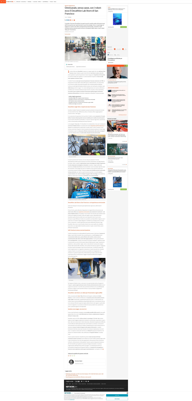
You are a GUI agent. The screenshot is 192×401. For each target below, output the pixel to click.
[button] (3, 1)
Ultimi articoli (18, 1)
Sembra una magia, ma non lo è (75, 103)
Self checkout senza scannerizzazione (76, 101)
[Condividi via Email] (74, 20)
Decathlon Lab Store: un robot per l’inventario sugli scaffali (81, 102)
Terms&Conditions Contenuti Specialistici (93, 383)
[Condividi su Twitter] (65, 20)
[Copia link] (72, 20)
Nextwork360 (68, 388)
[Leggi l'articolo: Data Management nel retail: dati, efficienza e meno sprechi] (117, 155)
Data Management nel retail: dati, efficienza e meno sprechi (78, 377)
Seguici (77, 381)
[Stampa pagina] (70, 20)
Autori (70, 383)
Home (66, 17)
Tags (73, 383)
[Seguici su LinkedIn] (81, 381)
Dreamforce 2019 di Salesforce (97, 125)
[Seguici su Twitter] (83, 381)
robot (79, 296)
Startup (55, 1)
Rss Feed (75, 383)
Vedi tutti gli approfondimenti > (123, 114)
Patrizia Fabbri (67, 34)
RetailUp (69, 17)
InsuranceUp (35, 1)
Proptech (51, 1)
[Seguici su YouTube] (88, 381)
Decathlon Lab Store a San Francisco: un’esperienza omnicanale (82, 99)
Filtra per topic (111, 65)
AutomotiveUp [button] (23, 1)
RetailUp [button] (39, 1)
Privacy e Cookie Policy (82, 383)
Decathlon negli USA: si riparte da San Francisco (79, 98)
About (67, 383)
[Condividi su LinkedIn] (67, 20)
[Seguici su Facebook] (86, 381)
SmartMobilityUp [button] (45, 1)
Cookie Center (103, 383)
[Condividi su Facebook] (69, 20)
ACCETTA (117, 395)
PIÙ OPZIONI (117, 399)
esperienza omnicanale (84, 211)
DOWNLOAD (123, 189)
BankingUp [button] (29, 1)
